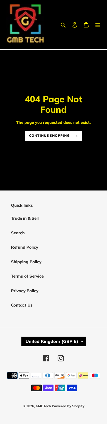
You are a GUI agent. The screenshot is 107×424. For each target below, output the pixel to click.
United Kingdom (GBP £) (52, 341)
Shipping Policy (26, 261)
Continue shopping (49, 135)
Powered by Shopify (68, 406)
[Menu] (97, 25)
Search (18, 232)
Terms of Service (27, 276)
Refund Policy (24, 247)
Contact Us (22, 305)
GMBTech (43, 406)
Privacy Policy (24, 290)
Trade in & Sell (25, 218)
